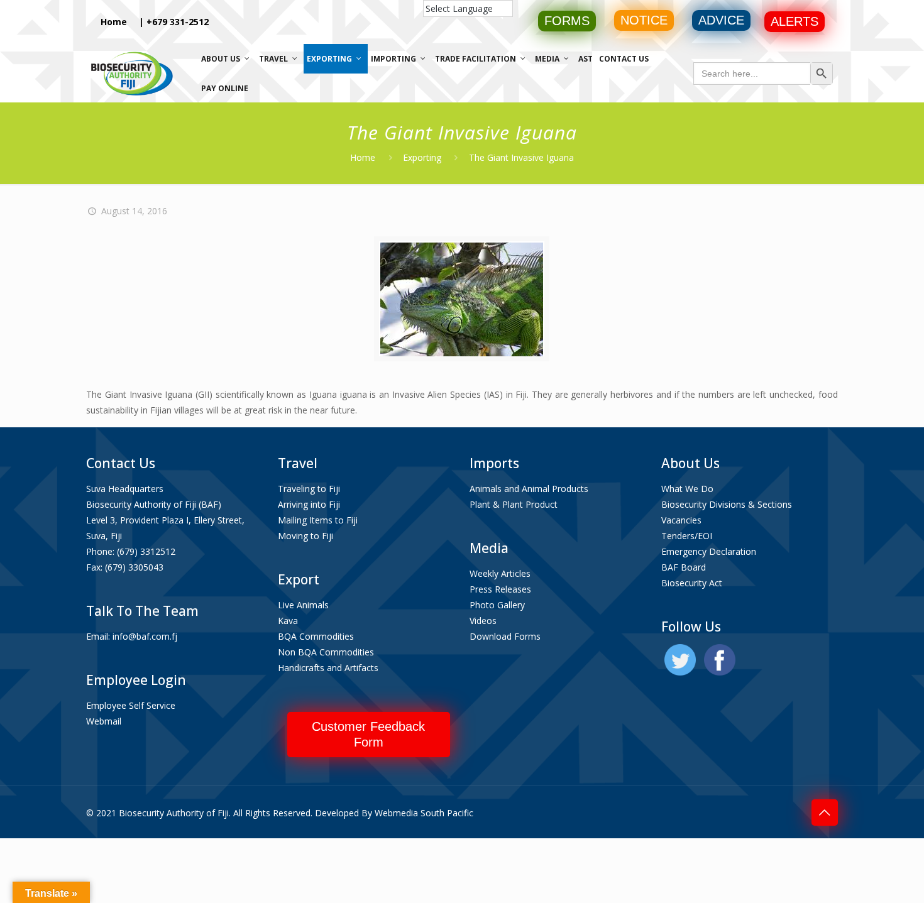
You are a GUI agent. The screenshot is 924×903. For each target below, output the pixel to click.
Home (114, 22)
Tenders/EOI (686, 536)
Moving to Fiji (305, 536)
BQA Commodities (316, 636)
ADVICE (721, 20)
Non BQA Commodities (326, 652)
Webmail (103, 721)
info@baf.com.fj (145, 636)
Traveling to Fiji (309, 489)
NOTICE (644, 20)
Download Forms (505, 636)
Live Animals (303, 605)
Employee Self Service (130, 705)
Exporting (422, 157)
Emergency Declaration (708, 551)
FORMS (567, 21)
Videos (483, 621)
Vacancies (681, 520)
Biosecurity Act (691, 583)
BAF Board (683, 567)
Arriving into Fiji (309, 504)
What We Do (687, 489)
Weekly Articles (500, 573)
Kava (288, 621)
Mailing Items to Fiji (318, 520)
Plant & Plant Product (514, 504)
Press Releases (500, 589)
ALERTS (794, 21)
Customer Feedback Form (368, 734)
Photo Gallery (497, 605)
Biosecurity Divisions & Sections (726, 504)
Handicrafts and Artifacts (328, 668)
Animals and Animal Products (529, 489)
